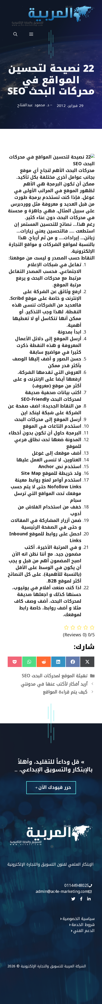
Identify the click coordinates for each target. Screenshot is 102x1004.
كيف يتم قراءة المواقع (65, 692)
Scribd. (16, 298)
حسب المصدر (65, 258)
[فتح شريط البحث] (15, 34)
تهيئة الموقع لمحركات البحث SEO (54, 675)
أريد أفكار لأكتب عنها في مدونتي (54, 684)
